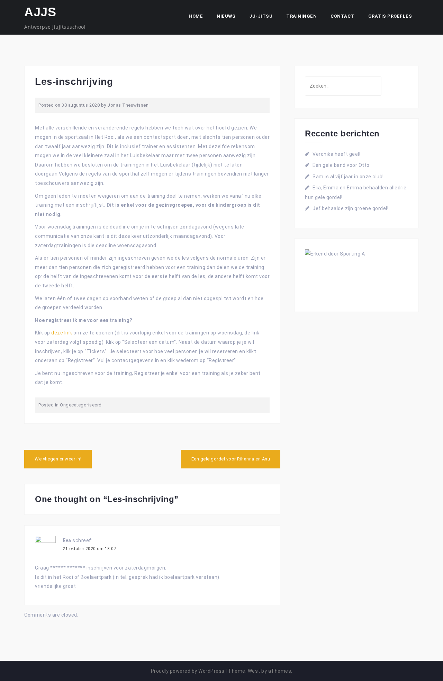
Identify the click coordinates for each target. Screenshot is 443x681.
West (254, 671)
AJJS (40, 12)
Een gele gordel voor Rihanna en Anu (230, 459)
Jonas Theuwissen (127, 105)
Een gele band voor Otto (341, 165)
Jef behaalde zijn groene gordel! (350, 208)
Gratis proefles (390, 16)
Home (196, 16)
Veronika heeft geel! (336, 154)
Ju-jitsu (260, 16)
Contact (342, 16)
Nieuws (226, 16)
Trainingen (301, 16)
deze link (61, 332)
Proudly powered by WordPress (188, 671)
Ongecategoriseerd (81, 404)
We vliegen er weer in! (58, 459)
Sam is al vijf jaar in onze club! (348, 176)
